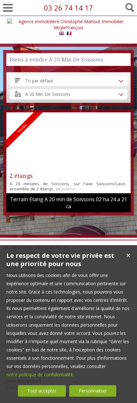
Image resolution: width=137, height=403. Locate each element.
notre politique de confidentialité (39, 374)
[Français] (69, 34)
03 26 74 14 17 (68, 7)
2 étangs (21, 176)
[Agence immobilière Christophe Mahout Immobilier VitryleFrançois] (68, 28)
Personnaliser (93, 391)
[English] (61, 34)
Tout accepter (41, 391)
